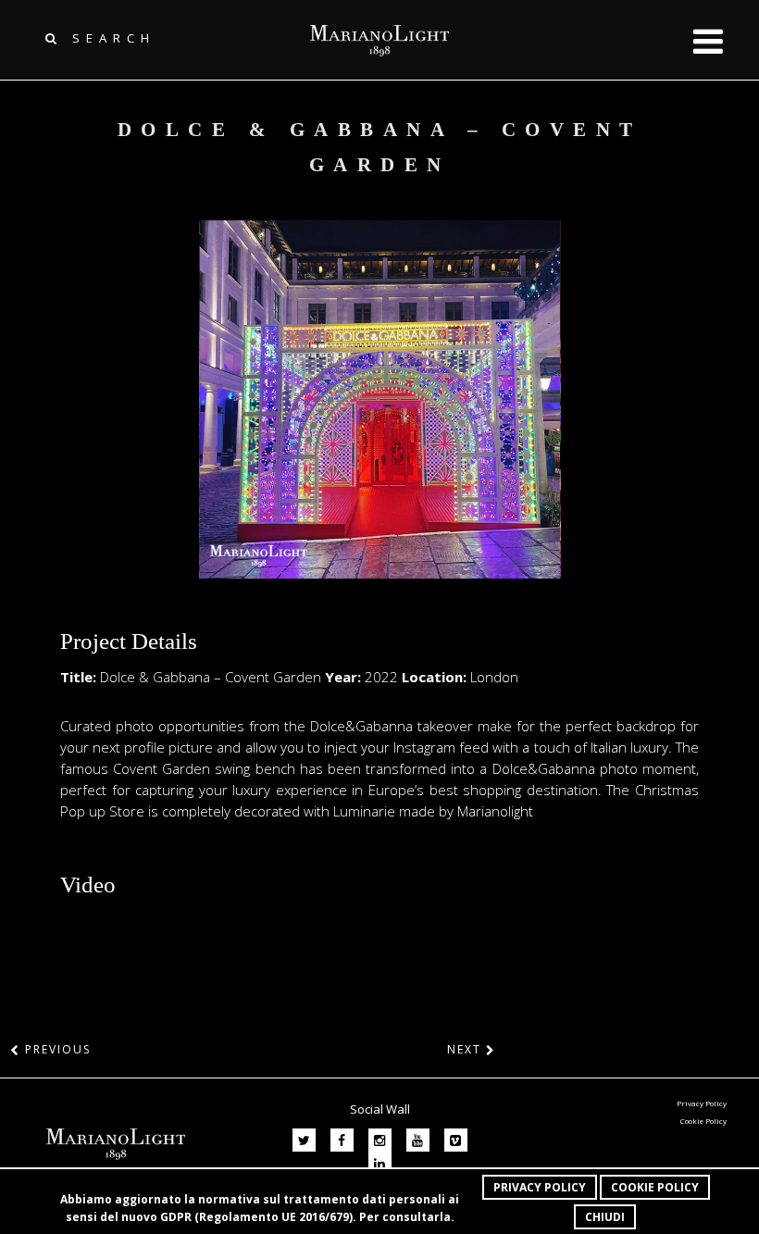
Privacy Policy (539, 1187)
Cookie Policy (655, 1187)
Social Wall (380, 1109)
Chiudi (605, 1217)
